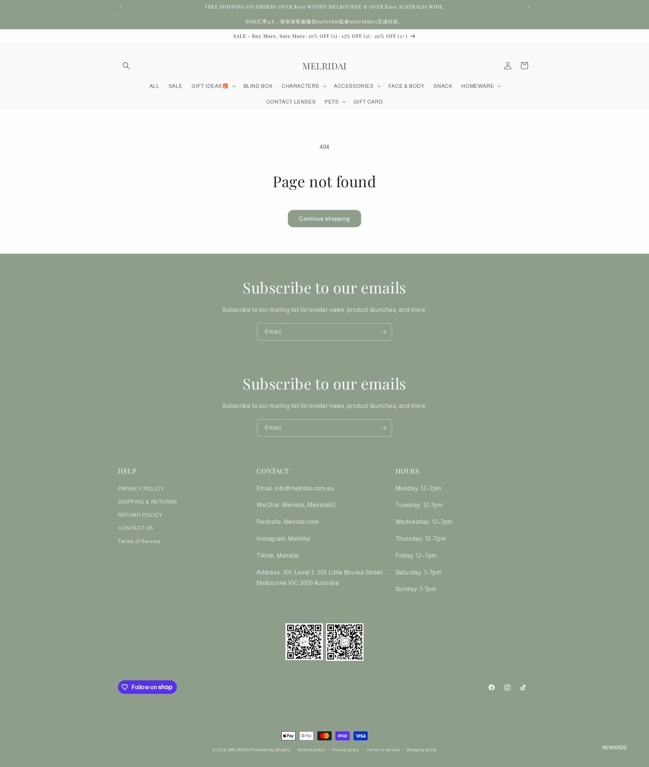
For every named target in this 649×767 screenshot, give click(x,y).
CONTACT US (135, 528)
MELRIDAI (239, 749)
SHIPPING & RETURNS (147, 501)
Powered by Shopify (270, 749)
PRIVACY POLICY (141, 488)
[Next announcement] (528, 7)
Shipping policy (422, 749)
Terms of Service (139, 541)
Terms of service (383, 749)
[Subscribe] (383, 332)
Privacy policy (345, 749)
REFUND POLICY (140, 514)
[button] (126, 65)
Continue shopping (324, 218)
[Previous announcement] (120, 7)
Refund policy (310, 749)
